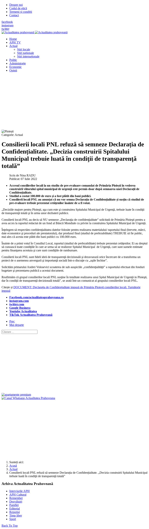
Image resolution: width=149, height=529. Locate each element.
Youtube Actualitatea (23, 311)
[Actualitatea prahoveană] (35, 32)
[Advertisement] (74, 102)
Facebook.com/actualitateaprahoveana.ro (36, 297)
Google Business (19, 307)
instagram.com (19, 300)
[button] (13, 46)
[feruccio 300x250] (16, 394)
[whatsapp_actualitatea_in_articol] (28, 398)
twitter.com (16, 304)
